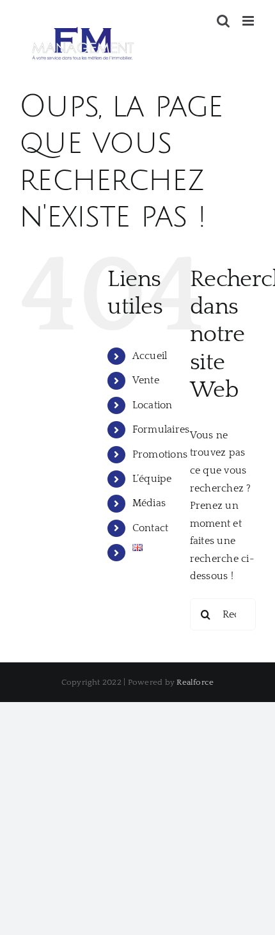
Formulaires (161, 429)
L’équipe (152, 478)
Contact (150, 528)
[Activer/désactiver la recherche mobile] (223, 21)
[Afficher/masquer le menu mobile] (249, 21)
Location (152, 405)
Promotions (159, 454)
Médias (149, 503)
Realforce (195, 682)
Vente (145, 380)
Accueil (150, 356)
